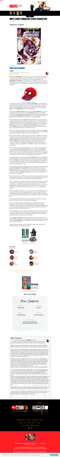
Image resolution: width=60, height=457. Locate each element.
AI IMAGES (20, 422)
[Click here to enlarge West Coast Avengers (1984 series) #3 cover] (29, 63)
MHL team (33, 448)
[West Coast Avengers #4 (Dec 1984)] (21, 13)
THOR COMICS (41, 420)
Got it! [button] (54, 454)
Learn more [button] (37, 454)
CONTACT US (39, 422)
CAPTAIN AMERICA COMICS (20, 420)
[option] (11, 13)
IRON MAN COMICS (35, 420)
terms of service (32, 425)
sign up (23, 425)
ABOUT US (33, 422)
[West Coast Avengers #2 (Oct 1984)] (14, 13)
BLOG (24, 422)
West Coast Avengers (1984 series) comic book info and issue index (21, 270)
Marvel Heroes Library (24, 443)
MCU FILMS (28, 422)
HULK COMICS (28, 420)
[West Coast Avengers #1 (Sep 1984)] (11, 13)
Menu (3, 0)
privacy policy (27, 425)
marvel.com (36, 425)
